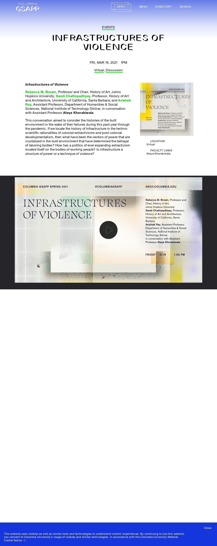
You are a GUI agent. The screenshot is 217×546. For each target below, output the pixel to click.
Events (108, 27)
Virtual (99, 70)
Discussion (114, 70)
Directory (163, 6)
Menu (143, 6)
